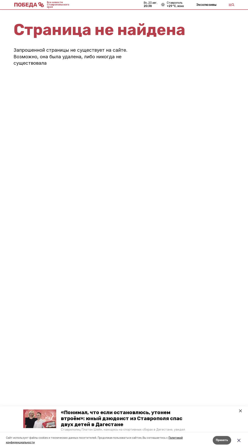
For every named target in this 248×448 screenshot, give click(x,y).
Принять (222, 440)
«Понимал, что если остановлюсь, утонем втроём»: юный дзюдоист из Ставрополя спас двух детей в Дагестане (121, 418)
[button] (39, 418)
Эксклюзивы (206, 5)
